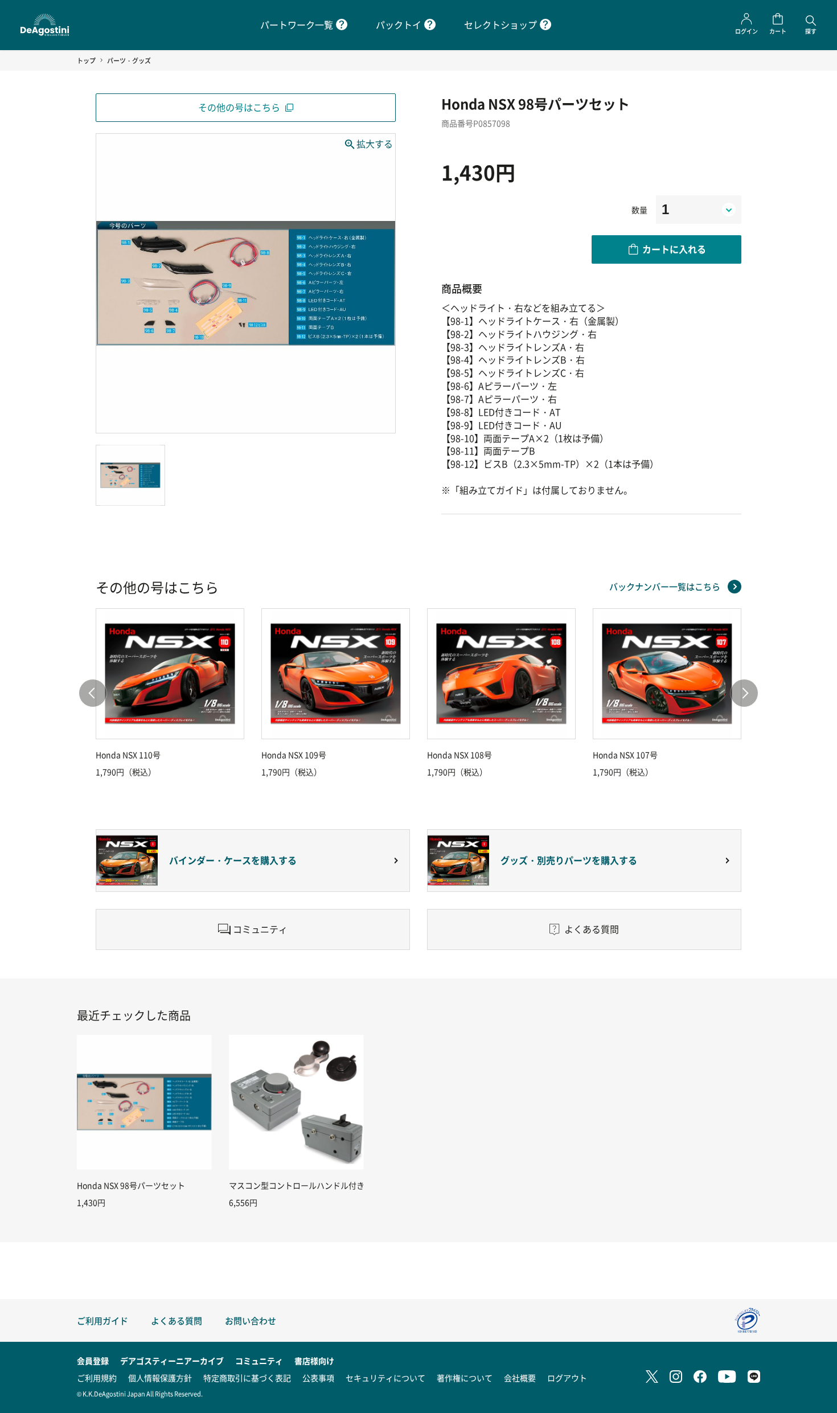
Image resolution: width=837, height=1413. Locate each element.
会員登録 (93, 1360)
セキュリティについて (385, 1377)
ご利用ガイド (102, 1320)
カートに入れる (674, 249)
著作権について (465, 1377)
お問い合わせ (250, 1320)
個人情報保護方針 (160, 1377)
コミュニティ (259, 1360)
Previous (93, 693)
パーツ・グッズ (129, 60)
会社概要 (520, 1377)
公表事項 (318, 1377)
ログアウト (567, 1377)
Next (744, 693)
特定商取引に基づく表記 (247, 1377)
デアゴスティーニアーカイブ (172, 1360)
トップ (86, 60)
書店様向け (314, 1360)
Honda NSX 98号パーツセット (131, 1185)
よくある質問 (176, 1320)
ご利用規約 (97, 1377)
